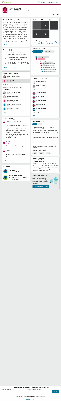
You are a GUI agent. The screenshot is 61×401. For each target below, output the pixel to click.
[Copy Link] (57, 14)
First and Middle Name (7, 389)
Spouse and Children (37, 51)
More (5, 44)
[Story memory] (37, 25)
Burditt (34, 153)
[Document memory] (45, 25)
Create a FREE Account (47, 43)
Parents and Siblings (49, 51)
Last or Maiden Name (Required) (34, 389)
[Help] (38, 2)
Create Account (53, 2)
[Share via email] (53, 14)
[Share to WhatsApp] (49, 14)
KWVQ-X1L (33, 11)
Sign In (43, 2)
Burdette (41, 153)
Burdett (35, 124)
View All (5, 67)
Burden (48, 153)
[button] (16, 53)
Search (55, 392)
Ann (40, 124)
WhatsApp (31, 399)
